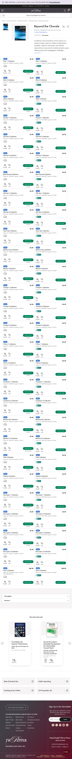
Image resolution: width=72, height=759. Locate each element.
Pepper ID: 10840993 (8, 289)
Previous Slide (2, 643)
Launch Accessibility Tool (58, 756)
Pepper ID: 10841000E (41, 421)
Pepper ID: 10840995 (8, 327)
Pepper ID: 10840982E (41, 82)
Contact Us (30, 6)
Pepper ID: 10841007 (8, 553)
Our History (30, 717)
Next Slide (69, 643)
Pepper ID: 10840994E (41, 308)
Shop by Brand (20, 730)
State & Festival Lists (21, 722)
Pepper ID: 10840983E (41, 101)
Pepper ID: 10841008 (8, 572)
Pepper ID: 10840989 (8, 214)
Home (3, 21)
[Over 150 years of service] (17, 707)
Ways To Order (10, 720)
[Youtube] (63, 725)
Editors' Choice (20, 717)
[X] (56, 725)
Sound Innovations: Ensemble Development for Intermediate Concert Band (52, 645)
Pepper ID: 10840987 (8, 176)
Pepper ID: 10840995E (41, 327)
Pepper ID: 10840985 (8, 138)
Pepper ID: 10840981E (41, 63)
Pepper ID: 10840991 (8, 252)
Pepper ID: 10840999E (41, 402)
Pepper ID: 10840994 (8, 308)
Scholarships (30, 728)
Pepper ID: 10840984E (41, 120)
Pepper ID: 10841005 (8, 516)
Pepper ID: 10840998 (8, 384)
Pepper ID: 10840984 (8, 120)
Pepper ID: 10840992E (41, 270)
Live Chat (47, 6)
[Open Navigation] (2, 10)
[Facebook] (53, 725)
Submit (65, 719)
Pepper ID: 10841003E (41, 478)
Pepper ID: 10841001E (41, 440)
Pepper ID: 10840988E (41, 195)
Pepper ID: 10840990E (41, 233)
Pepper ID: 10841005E (41, 516)
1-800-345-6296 (60, 740)
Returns (8, 728)
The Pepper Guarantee (33, 720)
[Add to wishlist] (63, 26)
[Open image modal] (20, 34)
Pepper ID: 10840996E (41, 346)
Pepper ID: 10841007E (41, 553)
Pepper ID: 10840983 (8, 101)
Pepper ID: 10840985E (41, 138)
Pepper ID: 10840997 (8, 365)
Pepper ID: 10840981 (8, 63)
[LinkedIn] (67, 725)
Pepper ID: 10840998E (41, 384)
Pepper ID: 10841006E (41, 534)
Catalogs (18, 728)
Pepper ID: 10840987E (41, 176)
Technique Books (33, 21)
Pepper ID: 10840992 (8, 270)
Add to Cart (28, 71)
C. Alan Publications (40, 32)
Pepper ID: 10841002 (8, 459)
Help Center (9, 717)
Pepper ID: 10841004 (8, 497)
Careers (29, 725)
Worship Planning (20, 725)
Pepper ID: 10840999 (8, 402)
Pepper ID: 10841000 (8, 421)
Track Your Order (10, 725)
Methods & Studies (22, 21)
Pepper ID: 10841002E (41, 459)
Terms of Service (44, 755)
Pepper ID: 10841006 (8, 534)
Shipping (8, 722)
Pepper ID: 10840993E (41, 289)
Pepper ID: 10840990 (8, 233)
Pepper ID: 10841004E (41, 497)
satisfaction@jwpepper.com (60, 744)
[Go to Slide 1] (6, 27)
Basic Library (19, 720)
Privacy (52, 755)
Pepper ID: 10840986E (41, 157)
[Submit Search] (4, 15)
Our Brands (30, 722)
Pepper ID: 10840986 (8, 157)
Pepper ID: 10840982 (8, 82)
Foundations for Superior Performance (19, 643)
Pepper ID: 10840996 (8, 346)
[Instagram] (60, 725)
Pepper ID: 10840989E (41, 214)
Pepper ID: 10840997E (41, 365)
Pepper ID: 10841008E (41, 572)
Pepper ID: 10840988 (8, 195)
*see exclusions (54, 2)
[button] (20, 33)
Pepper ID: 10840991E (41, 252)
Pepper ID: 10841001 (8, 440)
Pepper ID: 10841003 (8, 478)
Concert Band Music (11, 21)
